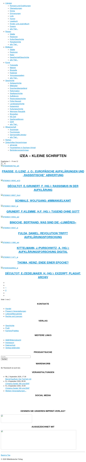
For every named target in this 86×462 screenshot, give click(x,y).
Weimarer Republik (17, 111)
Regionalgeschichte (18, 98)
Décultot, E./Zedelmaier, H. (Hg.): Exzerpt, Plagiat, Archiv (43, 275)
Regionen (14, 36)
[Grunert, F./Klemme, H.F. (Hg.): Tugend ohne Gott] (9, 206)
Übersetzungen (16, 8)
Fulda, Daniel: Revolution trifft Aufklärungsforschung (43, 235)
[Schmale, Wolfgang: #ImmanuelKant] (10, 195)
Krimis (12, 11)
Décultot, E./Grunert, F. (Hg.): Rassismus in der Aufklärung (43, 188)
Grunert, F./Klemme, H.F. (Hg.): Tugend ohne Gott (43, 211)
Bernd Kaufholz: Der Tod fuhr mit (18, 379)
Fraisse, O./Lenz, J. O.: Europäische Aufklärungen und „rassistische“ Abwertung (43, 173)
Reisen (8, 31)
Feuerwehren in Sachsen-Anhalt (23, 147)
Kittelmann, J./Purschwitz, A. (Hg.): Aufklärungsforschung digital (43, 250)
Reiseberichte (15, 41)
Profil (7, 328)
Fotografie (14, 65)
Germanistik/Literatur (18, 134)
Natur (12, 54)
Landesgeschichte (17, 103)
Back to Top (5, 455)
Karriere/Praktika (12, 330)
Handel (8, 308)
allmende (13, 145)
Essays (13, 26)
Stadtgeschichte (16, 93)
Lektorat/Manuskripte (13, 313)
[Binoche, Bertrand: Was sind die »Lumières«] (10, 217)
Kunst (7, 62)
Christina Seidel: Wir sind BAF (17, 383)
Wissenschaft (10, 127)
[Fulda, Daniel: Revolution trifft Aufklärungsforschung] (9, 227)
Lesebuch (14, 21)
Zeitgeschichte (16, 83)
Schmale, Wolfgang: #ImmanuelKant (43, 200)
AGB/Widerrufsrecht (13, 340)
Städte (12, 34)
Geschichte (9, 80)
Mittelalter (14, 85)
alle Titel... (14, 29)
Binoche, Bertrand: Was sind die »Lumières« (43, 222)
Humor (12, 18)
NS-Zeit (13, 116)
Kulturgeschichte (16, 109)
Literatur (8, 3)
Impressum (9, 342)
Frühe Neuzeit (15, 101)
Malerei (13, 67)
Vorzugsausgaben (17, 75)
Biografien (14, 114)
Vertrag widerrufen (12, 347)
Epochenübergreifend (18, 88)
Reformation (15, 90)
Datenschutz (10, 345)
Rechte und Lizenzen (13, 316)
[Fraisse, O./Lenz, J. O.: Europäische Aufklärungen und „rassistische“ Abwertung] (10, 166)
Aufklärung (14, 96)
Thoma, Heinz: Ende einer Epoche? (43, 262)
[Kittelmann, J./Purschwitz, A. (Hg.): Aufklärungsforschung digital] (10, 242)
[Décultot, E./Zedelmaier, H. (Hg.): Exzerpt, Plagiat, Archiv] (9, 268)
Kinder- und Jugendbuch (19, 23)
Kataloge (13, 72)
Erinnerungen (15, 13)
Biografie (13, 70)
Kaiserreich (14, 106)
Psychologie (15, 132)
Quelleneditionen (17, 119)
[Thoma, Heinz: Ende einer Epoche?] (9, 257)
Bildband (9, 47)
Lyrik (12, 16)
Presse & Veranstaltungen (15, 311)
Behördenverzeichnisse (19, 150)
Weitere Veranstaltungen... (15, 390)
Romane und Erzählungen (20, 5)
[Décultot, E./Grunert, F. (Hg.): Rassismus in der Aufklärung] (10, 180)
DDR (12, 121)
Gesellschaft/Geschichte (19, 57)
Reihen (8, 139)
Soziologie (14, 129)
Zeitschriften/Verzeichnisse (16, 142)
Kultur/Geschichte (17, 39)
